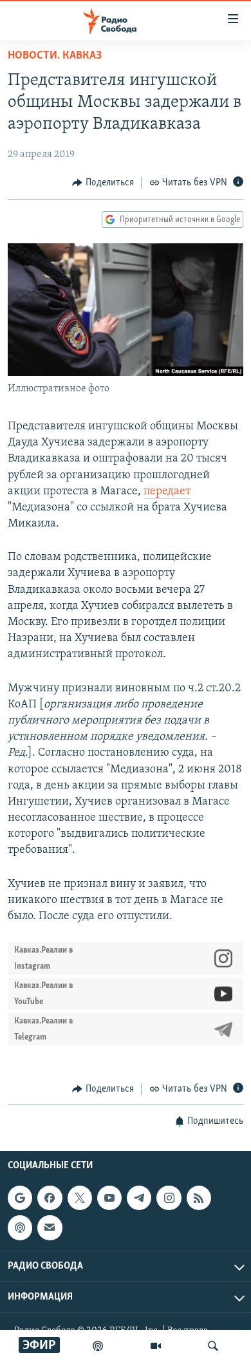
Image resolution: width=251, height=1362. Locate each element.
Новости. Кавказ (55, 56)
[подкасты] (98, 1346)
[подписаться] (49, 1227)
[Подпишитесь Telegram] (139, 1198)
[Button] (103, 182)
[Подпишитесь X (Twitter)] (80, 1198)
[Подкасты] (20, 1227)
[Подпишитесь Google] (20, 1198)
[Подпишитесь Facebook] (49, 1198)
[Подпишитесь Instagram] (168, 1198)
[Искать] (213, 1346)
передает (167, 492)
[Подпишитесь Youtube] (109, 1198)
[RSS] (199, 1198)
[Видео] (155, 1346)
